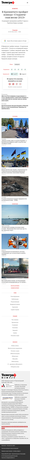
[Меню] (28, 2)
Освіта (15, 333)
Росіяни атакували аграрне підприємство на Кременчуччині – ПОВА (14, 199)
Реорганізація (15, 301)
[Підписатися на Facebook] (16, 84)
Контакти (4, 445)
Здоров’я (15, 330)
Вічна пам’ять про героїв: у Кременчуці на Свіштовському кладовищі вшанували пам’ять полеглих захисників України (14, 171)
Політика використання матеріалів (10, 448)
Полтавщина (4, 279)
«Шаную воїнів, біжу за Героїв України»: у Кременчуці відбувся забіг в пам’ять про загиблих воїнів (14, 142)
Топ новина (4, 139)
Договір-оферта (16, 451)
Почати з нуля (15, 351)
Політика (15, 327)
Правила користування (7, 451)
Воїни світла (15, 345)
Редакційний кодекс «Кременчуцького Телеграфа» (14, 453)
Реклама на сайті (11, 445)
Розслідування (15, 296)
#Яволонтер (14, 361)
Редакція (15, 30)
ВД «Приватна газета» (8, 380)
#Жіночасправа (15, 353)
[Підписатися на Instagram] (20, 84)
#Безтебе (15, 359)
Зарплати (15, 307)
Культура (15, 8)
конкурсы (17, 64)
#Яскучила (15, 356)
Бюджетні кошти (15, 304)
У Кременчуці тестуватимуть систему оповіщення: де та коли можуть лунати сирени (13, 253)
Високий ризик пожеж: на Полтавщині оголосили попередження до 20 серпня (14, 281)
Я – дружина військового (15, 364)
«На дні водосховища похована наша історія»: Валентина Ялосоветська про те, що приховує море (14, 228)
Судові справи (15, 309)
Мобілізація (15, 299)
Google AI (23, 74)
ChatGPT (15, 74)
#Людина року (15, 366)
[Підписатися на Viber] (13, 84)
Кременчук (4, 250)
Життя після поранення (15, 348)
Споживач (15, 325)
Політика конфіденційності (8, 457)
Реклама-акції (15, 335)
